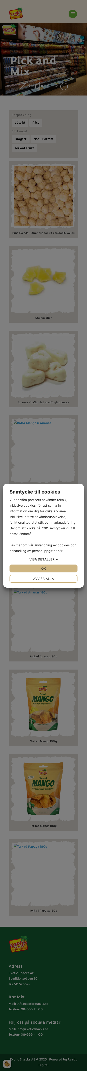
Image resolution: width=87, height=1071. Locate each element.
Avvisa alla (43, 579)
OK (43, 568)
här (60, 551)
